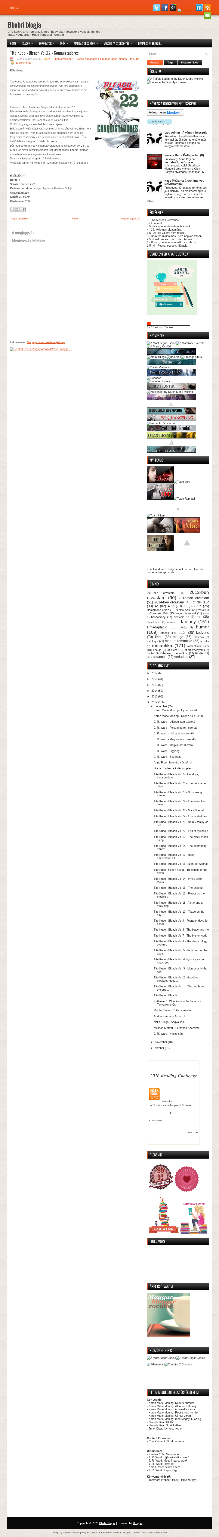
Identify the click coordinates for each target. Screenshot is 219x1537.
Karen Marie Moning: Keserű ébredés (172, 1403)
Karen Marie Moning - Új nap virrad (175, 710)
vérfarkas (181, 657)
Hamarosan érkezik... (150, 43)
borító (206, 613)
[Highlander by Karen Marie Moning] (170, 391)
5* (185, 606)
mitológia (152, 641)
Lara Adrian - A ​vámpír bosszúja (185, 132)
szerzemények (194, 650)
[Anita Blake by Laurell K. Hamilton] (171, 353)
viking (149, 657)
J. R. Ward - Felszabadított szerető (175, 727)
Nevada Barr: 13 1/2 (161, 1422)
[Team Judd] (160, 498)
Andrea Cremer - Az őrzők (170, 1016)
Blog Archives (189, 62)
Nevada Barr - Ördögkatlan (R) (184, 155)
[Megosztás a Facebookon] (24, 209)
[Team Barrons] (160, 481)
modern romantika (178, 641)
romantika (162, 645)
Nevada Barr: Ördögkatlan (165, 1425)
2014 (154, 690)
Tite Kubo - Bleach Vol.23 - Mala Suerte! (179, 810)
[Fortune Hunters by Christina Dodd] (158, 381)
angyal (192, 613)
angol (179, 613)
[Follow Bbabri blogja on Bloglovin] (165, 114)
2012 (154, 702)
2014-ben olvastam (169, 602)
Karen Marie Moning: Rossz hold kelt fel (173, 1412)
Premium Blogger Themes (126, 1532)
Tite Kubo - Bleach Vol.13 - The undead (178, 887)
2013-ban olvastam (194, 598)
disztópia (179, 617)
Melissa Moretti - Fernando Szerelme (177, 1028)
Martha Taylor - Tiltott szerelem (173, 1010)
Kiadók (27, 43)
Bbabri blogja (24, 24)
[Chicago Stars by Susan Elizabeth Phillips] (191, 357)
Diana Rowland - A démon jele (172, 768)
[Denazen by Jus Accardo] (154, 377)
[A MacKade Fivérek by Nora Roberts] (190, 343)
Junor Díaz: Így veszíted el (165, 1428)
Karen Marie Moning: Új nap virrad (170, 1415)
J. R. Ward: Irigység (161, 1463)
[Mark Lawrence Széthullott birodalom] (171, 430)
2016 (154, 679)
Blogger (137, 1523)
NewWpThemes (71, 1532)
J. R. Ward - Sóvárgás (167, 756)
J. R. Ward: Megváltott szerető (168, 1460)
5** (199, 606)
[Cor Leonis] (161, 1357)
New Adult (185, 610)
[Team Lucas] (160, 532)
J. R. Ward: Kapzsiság (163, 1470)
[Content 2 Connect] (178, 1364)
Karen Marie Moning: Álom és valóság (172, 1406)
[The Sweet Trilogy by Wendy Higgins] (171, 444)
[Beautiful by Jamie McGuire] (174, 357)
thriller (150, 653)
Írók (64, 43)
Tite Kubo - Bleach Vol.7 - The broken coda (180, 935)
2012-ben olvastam (59, 58)
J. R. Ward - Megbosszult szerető (174, 739)
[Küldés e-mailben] (12, 209)
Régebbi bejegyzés (130, 218)
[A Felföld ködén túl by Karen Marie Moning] (175, 78)
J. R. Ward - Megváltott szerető (173, 745)
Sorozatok (46, 43)
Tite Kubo (133, 58)
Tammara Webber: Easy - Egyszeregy (172, 1479)
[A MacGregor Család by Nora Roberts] (161, 343)
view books (193, 1132)
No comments (23, 62)
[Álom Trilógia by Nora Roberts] (157, 357)
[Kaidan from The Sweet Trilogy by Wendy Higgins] (187, 550)
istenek (164, 632)
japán (114, 58)
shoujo (157, 650)
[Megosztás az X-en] (20, 209)
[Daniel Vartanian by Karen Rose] (158, 367)
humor (106, 58)
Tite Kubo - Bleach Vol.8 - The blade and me (181, 929)
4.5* (171, 606)
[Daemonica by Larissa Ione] (171, 364)
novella (204, 641)
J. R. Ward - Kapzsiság (168, 1033)
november (161, 1042)
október (160, 1048)
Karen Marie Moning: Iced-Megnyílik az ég (175, 1419)
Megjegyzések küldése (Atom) (46, 342)
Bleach (80, 58)
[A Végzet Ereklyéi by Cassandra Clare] (171, 437)
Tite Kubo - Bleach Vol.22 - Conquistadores (44, 53)
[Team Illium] (156, 515)
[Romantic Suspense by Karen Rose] (161, 423)
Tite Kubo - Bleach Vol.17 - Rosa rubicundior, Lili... (174, 856)
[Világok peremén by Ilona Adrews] (171, 451)
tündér (199, 653)
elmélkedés (153, 622)
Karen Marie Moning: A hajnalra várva (172, 1409)
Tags (170, 62)
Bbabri (165, 1101)
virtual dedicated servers (154, 1532)
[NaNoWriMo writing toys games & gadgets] (178, 324)
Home (13, 43)
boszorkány (158, 617)
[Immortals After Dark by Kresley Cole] (171, 399)
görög (183, 627)
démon (196, 617)
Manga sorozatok (86, 43)
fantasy (188, 621)
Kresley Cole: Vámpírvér (164, 1454)
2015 (154, 685)
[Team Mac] (187, 532)
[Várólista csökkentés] (172, 314)
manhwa (199, 637)
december (161, 706)
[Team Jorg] (182, 481)
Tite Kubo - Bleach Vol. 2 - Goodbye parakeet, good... (176, 979)
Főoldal (14, 8)
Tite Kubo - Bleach (165, 995)
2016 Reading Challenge (173, 1075)
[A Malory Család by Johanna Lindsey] (159, 346)
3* (194, 602)
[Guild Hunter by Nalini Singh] (171, 388)
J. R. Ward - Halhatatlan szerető (174, 733)
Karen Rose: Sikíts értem (164, 1467)
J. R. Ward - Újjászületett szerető (174, 721)
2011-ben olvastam (161, 592)
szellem (172, 650)
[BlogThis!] (16, 209)
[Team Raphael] (184, 498)
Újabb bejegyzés (20, 218)
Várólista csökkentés (118, 43)
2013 (154, 696)
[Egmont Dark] (190, 1357)
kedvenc (202, 632)
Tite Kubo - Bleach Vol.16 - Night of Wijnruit (181, 863)
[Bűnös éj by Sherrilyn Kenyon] (167, 82)
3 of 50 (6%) (155, 1120)
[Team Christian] (160, 550)
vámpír (161, 657)
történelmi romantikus (173, 653)
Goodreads (160, 569)
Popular (155, 62)
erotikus (171, 622)
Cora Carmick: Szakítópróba (166, 1441)
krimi (158, 637)
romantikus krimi (198, 646)
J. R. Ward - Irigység (166, 751)
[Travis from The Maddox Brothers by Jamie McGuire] (178, 515)
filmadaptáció (93, 58)
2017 (154, 673)
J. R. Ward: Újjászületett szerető (169, 1457)
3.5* (206, 602)
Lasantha (106, 1532)
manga (123, 58)
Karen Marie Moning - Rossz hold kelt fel (179, 716)
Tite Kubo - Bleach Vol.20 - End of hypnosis (181, 830)
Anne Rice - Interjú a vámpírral (173, 762)
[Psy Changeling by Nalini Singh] (171, 420)
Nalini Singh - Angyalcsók (169, 1022)
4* (73, 58)
